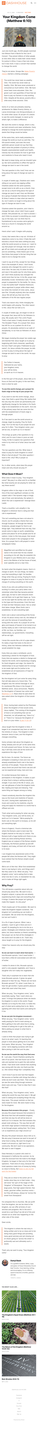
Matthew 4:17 (7, 694)
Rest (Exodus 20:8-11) (10, 1379)
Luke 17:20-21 (25, 720)
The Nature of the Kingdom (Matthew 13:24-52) (16, 1348)
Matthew (28, 12)
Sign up (19, 1414)
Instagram (19, 1398)
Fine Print (19, 1406)
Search (19, 1411)
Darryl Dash (16, 1261)
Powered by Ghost (19, 1420)
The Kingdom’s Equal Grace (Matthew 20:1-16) (19, 1316)
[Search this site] (31, 3)
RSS (19, 1408)
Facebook (19, 1395)
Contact (19, 1403)
